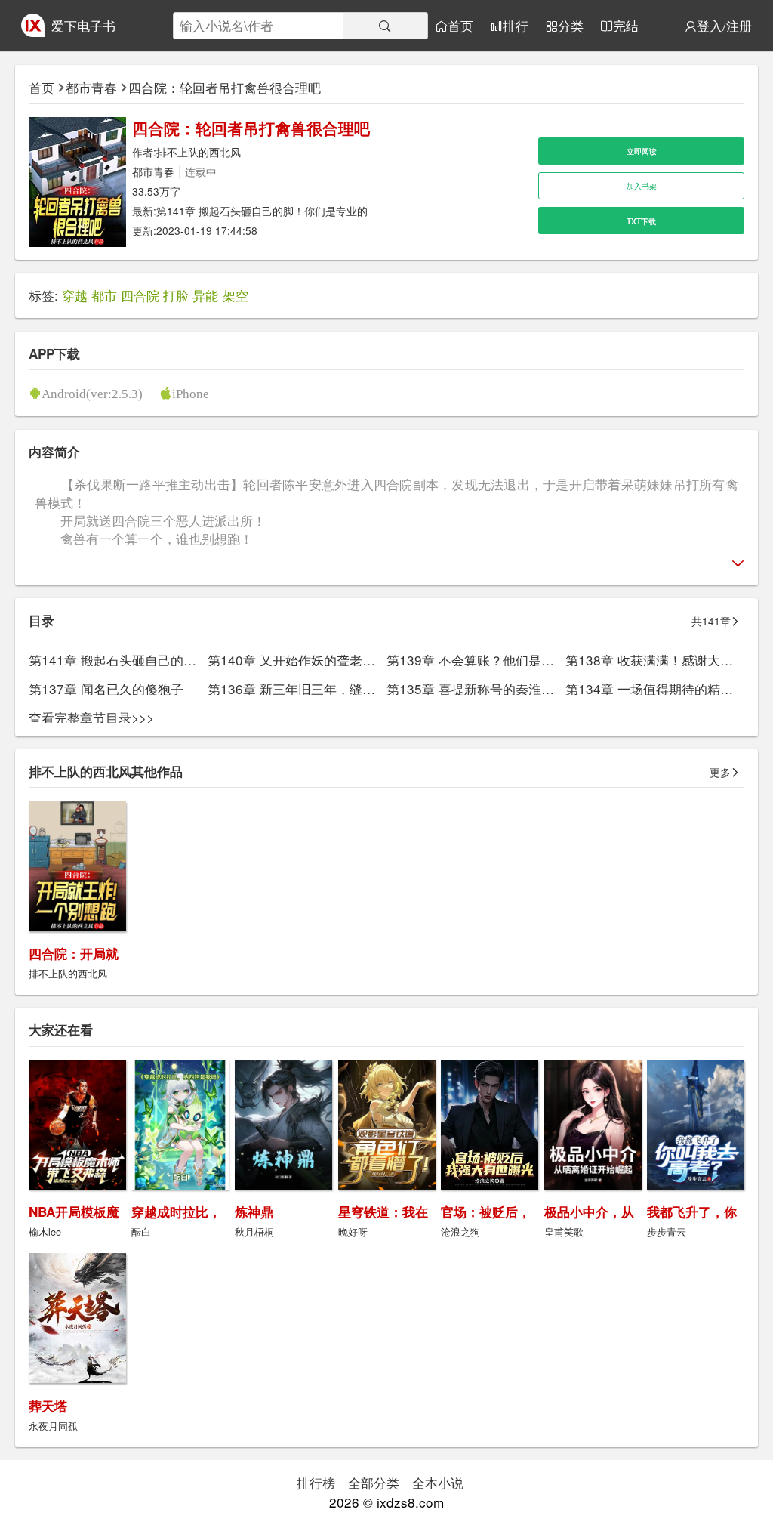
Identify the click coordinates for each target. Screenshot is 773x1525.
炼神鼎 (254, 1211)
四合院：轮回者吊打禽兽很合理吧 (224, 87)
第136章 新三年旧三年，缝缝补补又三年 (323, 688)
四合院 (140, 295)
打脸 (176, 295)
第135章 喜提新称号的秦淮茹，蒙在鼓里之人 (515, 688)
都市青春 (91, 87)
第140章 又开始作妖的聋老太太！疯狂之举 (330, 659)
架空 (235, 295)
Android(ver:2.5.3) (92, 393)
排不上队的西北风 (198, 151)
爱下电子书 (83, 25)
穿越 (75, 295)
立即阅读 (642, 150)
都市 (104, 295)
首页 (460, 26)
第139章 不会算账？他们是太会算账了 (495, 659)
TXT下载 (641, 221)
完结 (626, 26)
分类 (571, 26)
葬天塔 (48, 1406)
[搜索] (385, 26)
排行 (515, 26)
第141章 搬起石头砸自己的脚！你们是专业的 (262, 210)
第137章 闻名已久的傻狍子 (106, 688)
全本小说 (437, 1482)
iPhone (190, 393)
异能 (205, 295)
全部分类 (373, 1482)
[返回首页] (33, 31)
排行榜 (316, 1482)
